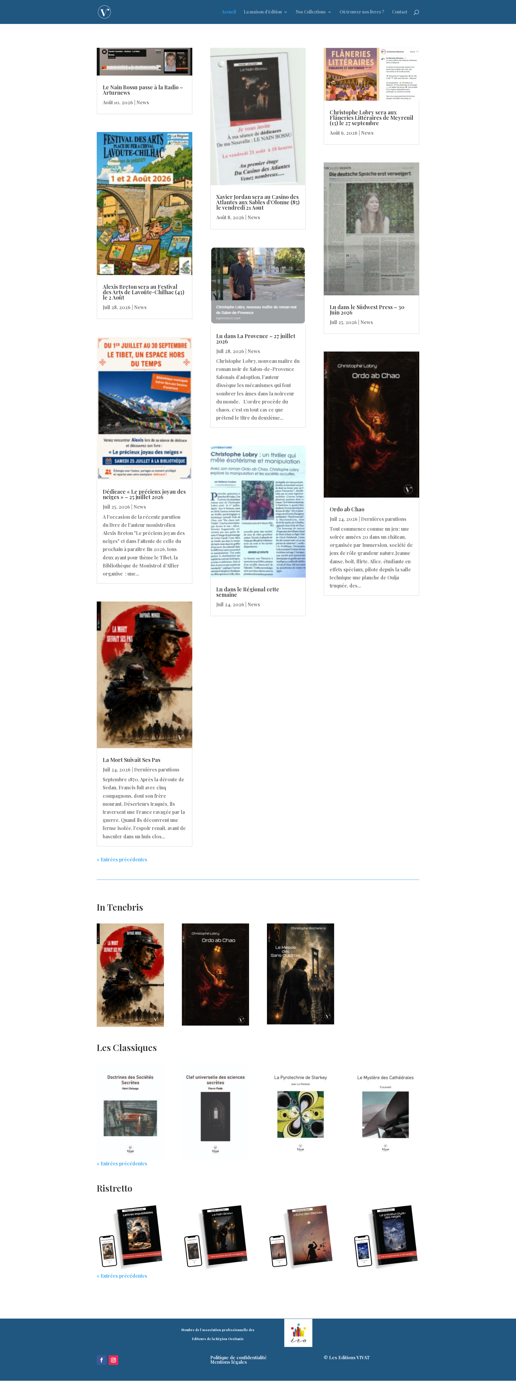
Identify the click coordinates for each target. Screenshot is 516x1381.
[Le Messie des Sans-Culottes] (300, 974)
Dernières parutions (156, 769)
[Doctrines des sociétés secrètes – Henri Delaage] (130, 1111)
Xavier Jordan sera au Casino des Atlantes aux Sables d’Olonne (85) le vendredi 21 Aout (258, 202)
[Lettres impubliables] (130, 1237)
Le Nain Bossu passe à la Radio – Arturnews (143, 90)
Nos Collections (311, 12)
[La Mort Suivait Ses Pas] (130, 975)
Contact (399, 12)
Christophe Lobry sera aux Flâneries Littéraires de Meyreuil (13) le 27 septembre (371, 118)
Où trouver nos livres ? (362, 12)
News (142, 102)
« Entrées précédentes (122, 859)
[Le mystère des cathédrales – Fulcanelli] (385, 1111)
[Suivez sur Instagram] (113, 1360)
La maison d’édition (263, 12)
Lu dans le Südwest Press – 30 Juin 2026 (367, 309)
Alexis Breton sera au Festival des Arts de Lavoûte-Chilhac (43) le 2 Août (143, 292)
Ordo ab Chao (347, 509)
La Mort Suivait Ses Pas (131, 759)
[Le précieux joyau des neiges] (385, 1237)
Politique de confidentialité (238, 1357)
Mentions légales (228, 1362)
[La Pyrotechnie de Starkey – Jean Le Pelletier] (300, 1111)
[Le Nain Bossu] (215, 1237)
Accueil (229, 12)
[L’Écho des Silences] (300, 1237)
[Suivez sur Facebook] (101, 1360)
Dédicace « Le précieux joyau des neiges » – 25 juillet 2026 (144, 494)
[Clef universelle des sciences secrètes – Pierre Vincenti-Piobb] (215, 1111)
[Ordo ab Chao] (215, 974)
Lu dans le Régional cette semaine (247, 592)
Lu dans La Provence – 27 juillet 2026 (255, 338)
